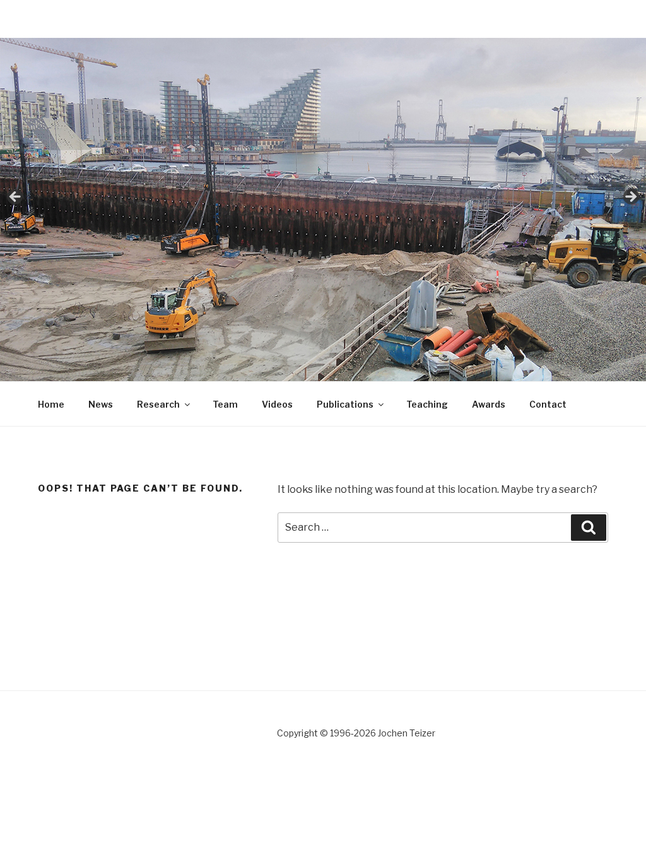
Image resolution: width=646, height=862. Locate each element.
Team (225, 404)
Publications (345, 404)
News (100, 404)
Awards (488, 404)
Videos (277, 404)
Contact (548, 404)
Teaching (427, 404)
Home (51, 404)
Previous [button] (15, 197)
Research (158, 404)
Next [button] (630, 197)
